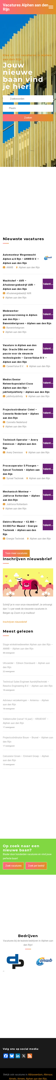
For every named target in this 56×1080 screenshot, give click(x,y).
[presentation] (3, 971)
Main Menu (51, 7)
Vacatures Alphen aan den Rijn (25, 7)
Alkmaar (48, 1074)
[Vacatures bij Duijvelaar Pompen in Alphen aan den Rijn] (13, 961)
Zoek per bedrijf (36, 865)
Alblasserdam (35, 1074)
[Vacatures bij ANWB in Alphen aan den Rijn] (42, 961)
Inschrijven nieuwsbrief (15, 621)
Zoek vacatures (13, 865)
